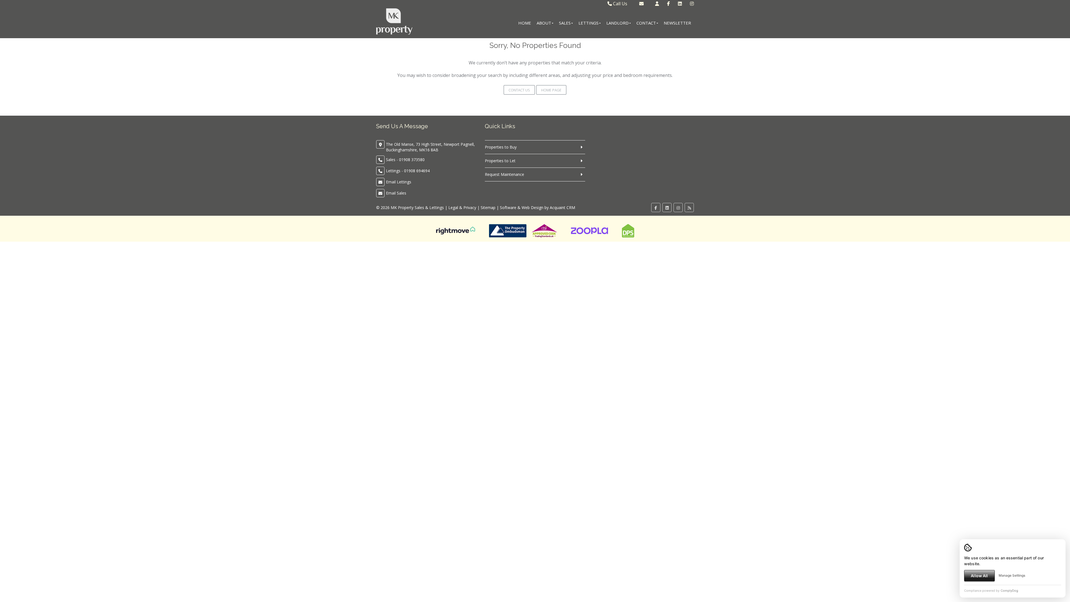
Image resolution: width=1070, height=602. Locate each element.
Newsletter (677, 23)
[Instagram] (692, 4)
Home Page (551, 90)
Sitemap (488, 207)
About (544, 23)
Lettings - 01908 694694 (408, 170)
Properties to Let (500, 160)
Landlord (617, 23)
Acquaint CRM (562, 207)
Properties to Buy (501, 147)
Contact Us (519, 90)
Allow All (979, 575)
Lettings (588, 23)
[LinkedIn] (680, 4)
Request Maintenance (504, 174)
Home (524, 23)
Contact (646, 23)
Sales (565, 23)
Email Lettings (398, 182)
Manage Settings (1012, 575)
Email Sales (396, 193)
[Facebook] (668, 4)
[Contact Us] (657, 4)
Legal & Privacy (462, 207)
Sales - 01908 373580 (405, 159)
